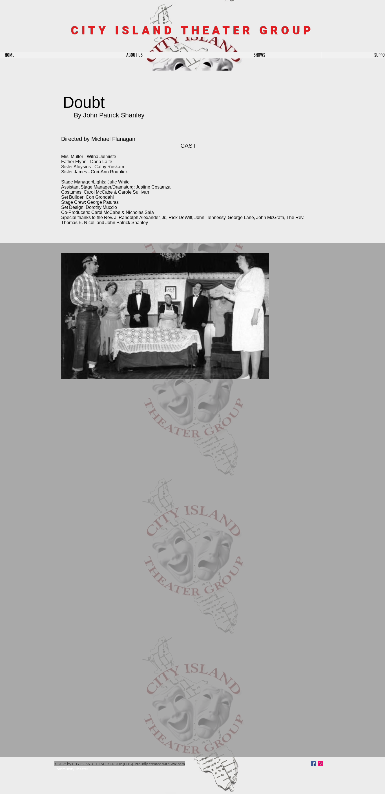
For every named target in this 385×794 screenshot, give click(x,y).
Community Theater (71, 768)
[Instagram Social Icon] (320, 763)
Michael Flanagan (113, 139)
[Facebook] (313, 763)
